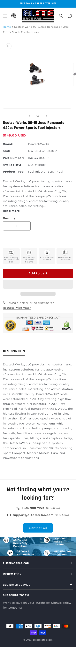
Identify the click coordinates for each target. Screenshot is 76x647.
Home (7, 26)
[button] (38, 284)
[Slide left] (29, 116)
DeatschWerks (38, 144)
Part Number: (13, 158)
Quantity (9, 218)
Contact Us (38, 528)
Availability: (12, 165)
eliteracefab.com (43, 639)
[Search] (61, 16)
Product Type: (14, 171)
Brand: (8, 144)
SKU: (6, 151)
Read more (11, 211)
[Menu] (5, 16)
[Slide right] (46, 116)
